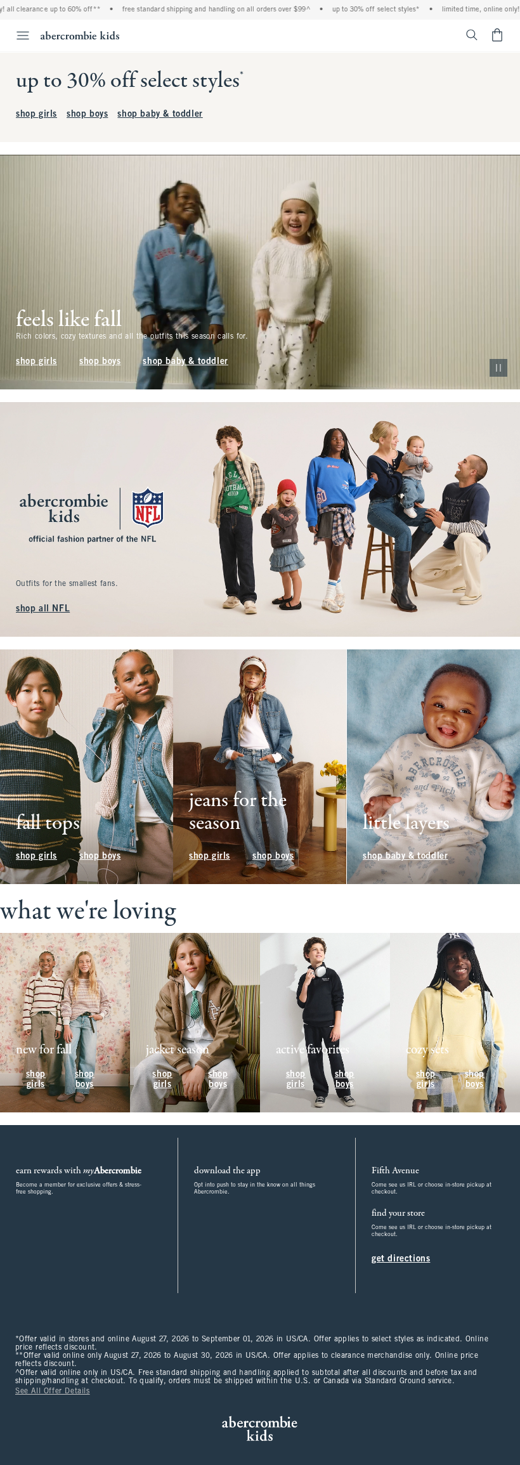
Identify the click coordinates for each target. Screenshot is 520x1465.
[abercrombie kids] (80, 35)
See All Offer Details (52, 1391)
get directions (401, 1259)
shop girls (36, 114)
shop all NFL (43, 609)
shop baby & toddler (159, 114)
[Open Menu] (16, 35)
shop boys (87, 114)
